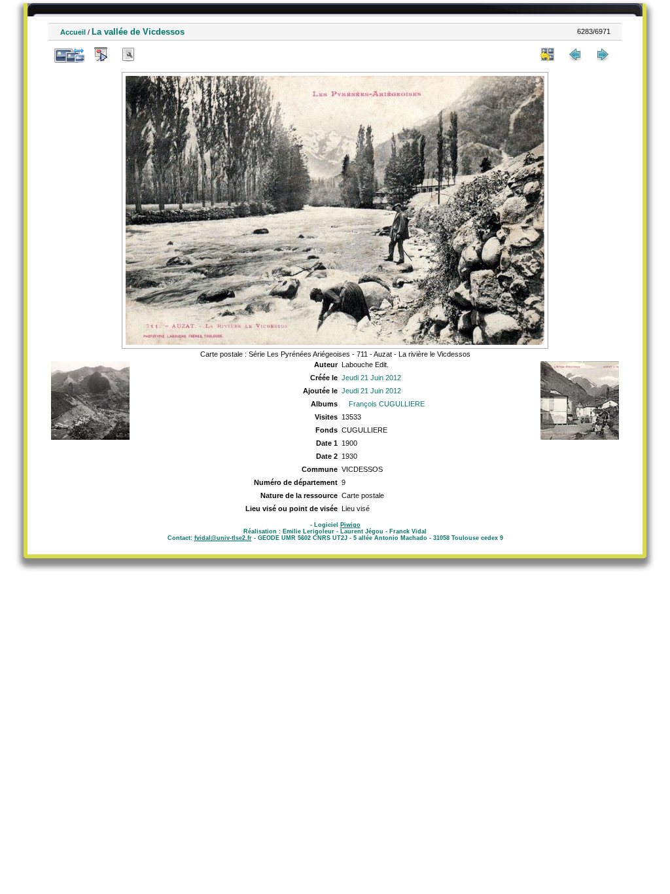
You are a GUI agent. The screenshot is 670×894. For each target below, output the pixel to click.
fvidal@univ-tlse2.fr (223, 538)
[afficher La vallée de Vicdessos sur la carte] (155, 54)
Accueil (73, 32)
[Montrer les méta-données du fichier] (128, 54)
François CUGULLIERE (387, 404)
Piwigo (350, 525)
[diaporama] (101, 54)
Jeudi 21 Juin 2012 (371, 378)
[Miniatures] (547, 54)
